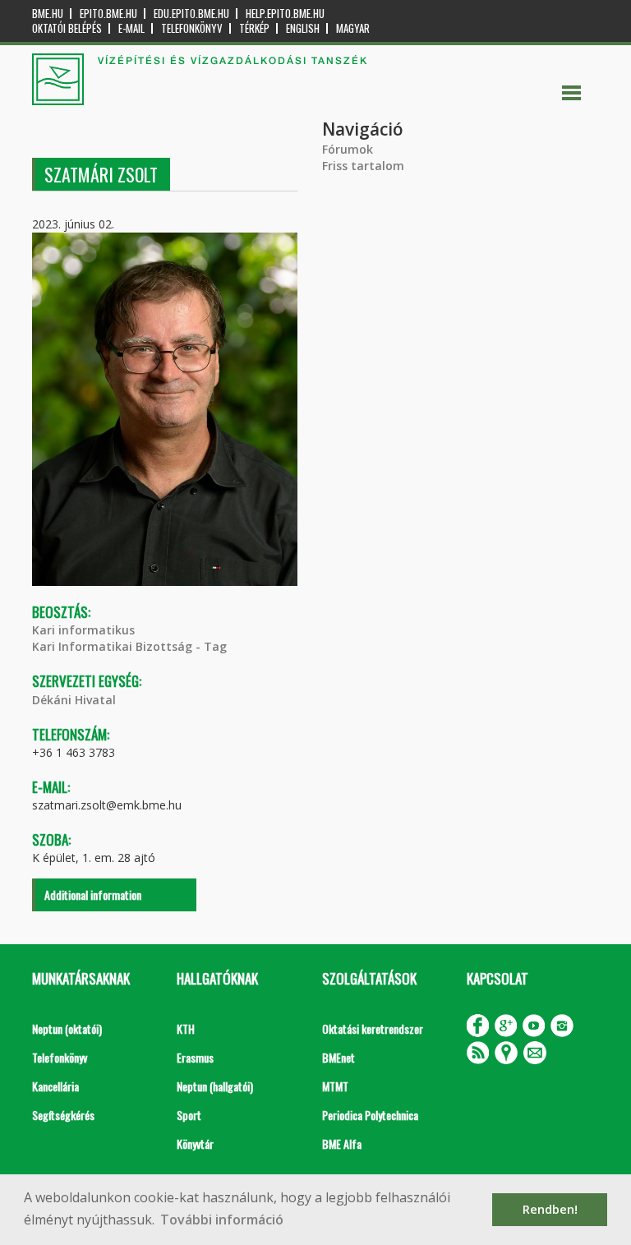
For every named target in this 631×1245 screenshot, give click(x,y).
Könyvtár (195, 1143)
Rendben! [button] (550, 1209)
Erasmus (195, 1057)
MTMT (335, 1086)
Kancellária (55, 1086)
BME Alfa (342, 1143)
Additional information (92, 894)
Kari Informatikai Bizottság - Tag (129, 646)
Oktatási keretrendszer (372, 1028)
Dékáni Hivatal (74, 700)
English (303, 28)
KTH (186, 1028)
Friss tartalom (363, 165)
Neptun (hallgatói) (215, 1086)
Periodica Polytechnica (370, 1114)
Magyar (353, 28)
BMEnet (338, 1057)
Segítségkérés (63, 1114)
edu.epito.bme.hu (191, 13)
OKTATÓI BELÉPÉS (67, 28)
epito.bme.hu (108, 13)
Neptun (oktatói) (67, 1028)
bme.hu (47, 13)
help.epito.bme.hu (285, 13)
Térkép (254, 28)
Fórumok (347, 149)
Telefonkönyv (192, 28)
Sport (189, 1114)
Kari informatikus (83, 630)
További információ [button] (221, 1219)
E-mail (131, 28)
